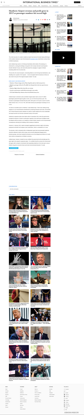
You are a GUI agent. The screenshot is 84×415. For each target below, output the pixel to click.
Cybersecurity (22, 398)
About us (36, 389)
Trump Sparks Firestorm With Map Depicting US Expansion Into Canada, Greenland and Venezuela (40, 305)
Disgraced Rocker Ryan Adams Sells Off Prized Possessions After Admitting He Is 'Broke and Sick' (39, 230)
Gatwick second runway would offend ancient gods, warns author (24, 90)
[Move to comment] (49, 20)
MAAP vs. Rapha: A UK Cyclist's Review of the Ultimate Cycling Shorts (61, 70)
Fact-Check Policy (38, 401)
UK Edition (79, 5)
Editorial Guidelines (40, 154)
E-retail (21, 389)
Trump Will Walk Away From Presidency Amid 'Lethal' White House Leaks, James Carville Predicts (18, 323)
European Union (34, 59)
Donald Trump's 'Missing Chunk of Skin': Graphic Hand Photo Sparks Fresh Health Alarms (18, 230)
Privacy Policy (37, 394)
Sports (6, 405)
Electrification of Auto (23, 394)
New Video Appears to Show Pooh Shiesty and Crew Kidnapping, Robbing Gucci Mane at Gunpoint (40, 379)
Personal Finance (45, 5)
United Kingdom (52, 394)
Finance (21, 396)
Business (35, 5)
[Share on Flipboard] (43, 20)
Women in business (23, 401)
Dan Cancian (16, 18)
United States (51, 396)
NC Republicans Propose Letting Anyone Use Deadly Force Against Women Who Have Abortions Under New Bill (19, 305)
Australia (50, 389)
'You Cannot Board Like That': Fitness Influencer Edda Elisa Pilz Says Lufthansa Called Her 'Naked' (18, 286)
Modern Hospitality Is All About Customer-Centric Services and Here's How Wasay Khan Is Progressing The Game (61, 78)
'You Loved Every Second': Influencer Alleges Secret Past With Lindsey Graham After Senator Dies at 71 (40, 267)
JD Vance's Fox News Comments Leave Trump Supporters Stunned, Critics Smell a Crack (18, 360)
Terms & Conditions (38, 392)
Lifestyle (61, 5)
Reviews (66, 5)
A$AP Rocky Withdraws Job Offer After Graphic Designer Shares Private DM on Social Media (39, 286)
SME (39, 5)
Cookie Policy (37, 396)
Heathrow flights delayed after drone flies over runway (21, 88)
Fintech (21, 407)
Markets (30, 5)
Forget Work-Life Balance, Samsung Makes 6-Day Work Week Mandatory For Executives (61, 17)
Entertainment (55, 5)
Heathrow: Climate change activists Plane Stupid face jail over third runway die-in (27, 83)
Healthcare (22, 392)
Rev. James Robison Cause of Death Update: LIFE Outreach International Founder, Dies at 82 (40, 360)
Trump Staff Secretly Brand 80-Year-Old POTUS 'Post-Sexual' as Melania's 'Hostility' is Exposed (19, 379)
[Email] (47, 20)
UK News (25, 5)
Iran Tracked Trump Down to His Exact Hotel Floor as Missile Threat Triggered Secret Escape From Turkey (18, 249)
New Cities (22, 405)
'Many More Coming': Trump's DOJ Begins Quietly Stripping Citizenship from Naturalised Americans (19, 342)
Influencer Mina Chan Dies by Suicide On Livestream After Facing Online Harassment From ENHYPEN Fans (18, 211)
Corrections (36, 398)
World (21, 5)
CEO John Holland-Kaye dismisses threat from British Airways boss (24, 92)
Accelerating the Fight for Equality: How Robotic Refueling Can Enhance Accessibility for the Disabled (61, 85)
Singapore (51, 392)
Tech (50, 5)
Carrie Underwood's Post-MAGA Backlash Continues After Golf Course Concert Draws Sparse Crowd (40, 211)
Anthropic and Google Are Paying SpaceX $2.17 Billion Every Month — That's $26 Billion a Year (40, 323)
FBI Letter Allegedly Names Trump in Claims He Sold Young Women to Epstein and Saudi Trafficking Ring (40, 342)
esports (21, 403)
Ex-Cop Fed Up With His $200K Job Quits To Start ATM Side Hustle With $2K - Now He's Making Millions (61, 24)
